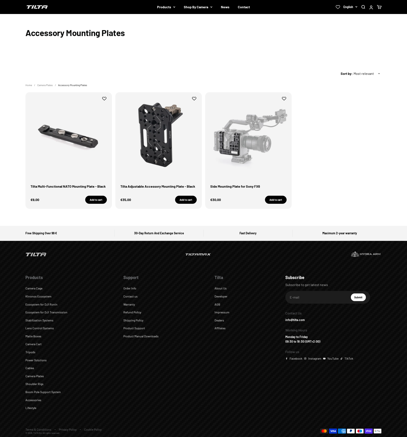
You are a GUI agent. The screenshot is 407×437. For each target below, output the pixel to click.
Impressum (222, 312)
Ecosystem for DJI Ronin (41, 304)
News (225, 7)
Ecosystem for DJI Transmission (46, 312)
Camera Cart (33, 344)
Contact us (130, 296)
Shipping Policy (133, 320)
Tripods (30, 352)
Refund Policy (132, 312)
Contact (244, 7)
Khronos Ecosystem (38, 296)
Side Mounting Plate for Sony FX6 (235, 186)
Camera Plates (45, 85)
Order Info (129, 288)
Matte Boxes (33, 336)
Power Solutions (36, 360)
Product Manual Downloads (141, 336)
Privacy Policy (68, 429)
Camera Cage (33, 288)
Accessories (33, 400)
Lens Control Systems (39, 328)
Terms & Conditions (38, 429)
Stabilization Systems (39, 320)
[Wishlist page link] (338, 7)
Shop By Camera (196, 7)
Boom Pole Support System (43, 392)
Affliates (220, 328)
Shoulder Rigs (34, 384)
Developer (221, 296)
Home (28, 85)
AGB (217, 304)
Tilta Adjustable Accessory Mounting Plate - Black (157, 186)
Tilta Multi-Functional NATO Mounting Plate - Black (68, 186)
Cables (29, 368)
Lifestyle (30, 408)
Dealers (219, 320)
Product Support (134, 328)
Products (164, 7)
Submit (360, 298)
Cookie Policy (93, 429)
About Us (221, 288)
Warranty (129, 304)
